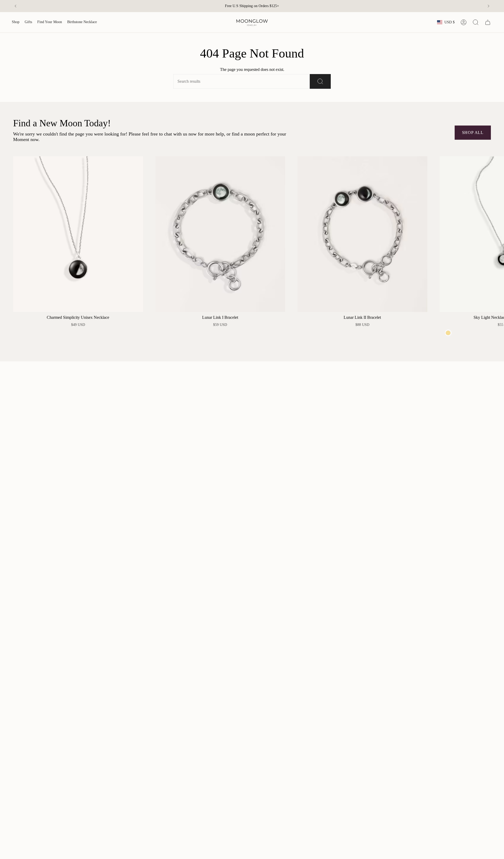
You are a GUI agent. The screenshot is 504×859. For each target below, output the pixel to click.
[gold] (448, 333)
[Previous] (15, 6)
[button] (15, 22)
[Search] (320, 81)
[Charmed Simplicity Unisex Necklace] (78, 234)
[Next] (488, 6)
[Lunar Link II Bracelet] (362, 234)
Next (496, 234)
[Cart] (488, 22)
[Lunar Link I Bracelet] (220, 234)
